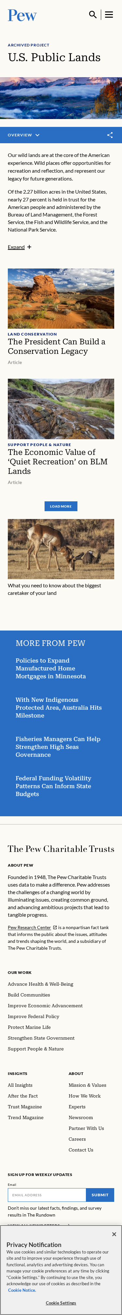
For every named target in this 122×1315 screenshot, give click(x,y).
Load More (61, 506)
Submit (100, 1194)
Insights (18, 1073)
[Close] (114, 1234)
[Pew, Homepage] (22, 14)
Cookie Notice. (22, 1290)
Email (12, 1184)
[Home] (61, 848)
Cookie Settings (61, 1303)
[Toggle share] (110, 135)
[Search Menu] (93, 14)
